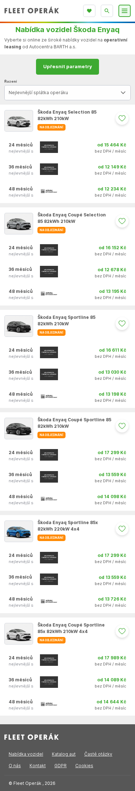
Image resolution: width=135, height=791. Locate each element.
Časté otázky (98, 754)
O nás (15, 765)
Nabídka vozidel (26, 754)
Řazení (10, 81)
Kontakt (38, 765)
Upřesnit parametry (67, 66)
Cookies (84, 765)
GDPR (60, 765)
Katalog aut (64, 754)
